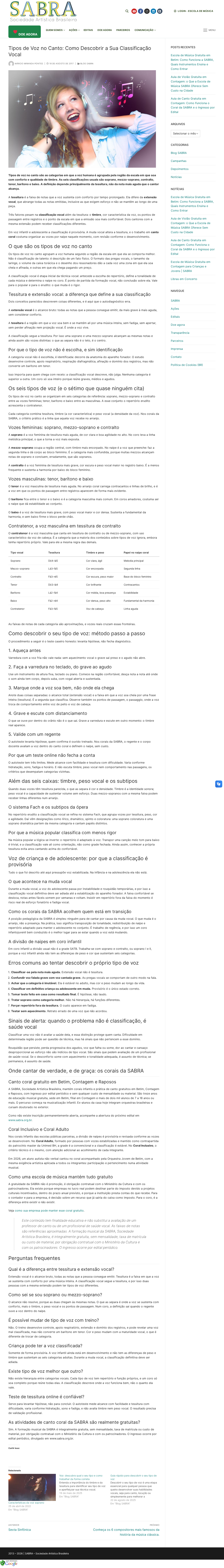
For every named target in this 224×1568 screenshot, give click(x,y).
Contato (176, 357)
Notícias (176, 177)
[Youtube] (134, 11)
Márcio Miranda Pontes (29, 63)
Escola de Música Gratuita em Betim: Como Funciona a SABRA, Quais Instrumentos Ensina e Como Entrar (192, 62)
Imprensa (177, 349)
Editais (175, 316)
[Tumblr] (160, 11)
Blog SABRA (87, 63)
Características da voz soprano (26, 1502)
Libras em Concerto (184, 279)
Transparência (180, 332)
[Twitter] (166, 11)
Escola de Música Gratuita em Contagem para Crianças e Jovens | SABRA (190, 266)
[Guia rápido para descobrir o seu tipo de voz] (135, 1489)
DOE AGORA (28, 34)
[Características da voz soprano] (32, 1487)
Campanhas (178, 161)
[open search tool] (127, 11)
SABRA (175, 300)
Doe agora (178, 324)
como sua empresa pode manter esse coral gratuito (49, 1210)
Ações (175, 308)
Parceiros (177, 340)
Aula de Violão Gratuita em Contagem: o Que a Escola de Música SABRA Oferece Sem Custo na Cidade (190, 83)
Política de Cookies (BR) (187, 365)
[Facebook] (140, 11)
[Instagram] (147, 11)
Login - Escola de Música (195, 11)
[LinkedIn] (153, 11)
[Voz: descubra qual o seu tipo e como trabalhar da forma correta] (84, 1486)
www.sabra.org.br (20, 1120)
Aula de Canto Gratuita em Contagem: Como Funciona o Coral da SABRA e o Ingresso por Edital (193, 105)
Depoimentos (179, 169)
